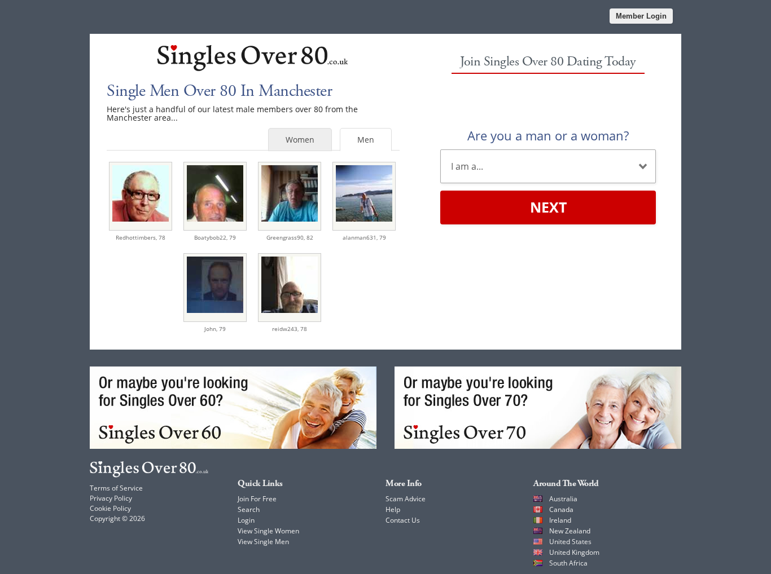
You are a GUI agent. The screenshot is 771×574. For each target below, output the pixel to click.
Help (393, 509)
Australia (563, 499)
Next (548, 207)
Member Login (641, 16)
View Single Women (268, 531)
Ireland (560, 520)
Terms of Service (116, 488)
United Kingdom (574, 552)
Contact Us (403, 520)
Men (365, 139)
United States (570, 541)
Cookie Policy (110, 508)
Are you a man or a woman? (548, 135)
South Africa (568, 563)
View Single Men (263, 541)
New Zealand (569, 531)
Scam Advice (406, 499)
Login (246, 520)
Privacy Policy (111, 498)
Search (249, 509)
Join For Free (257, 499)
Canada (561, 509)
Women (300, 139)
